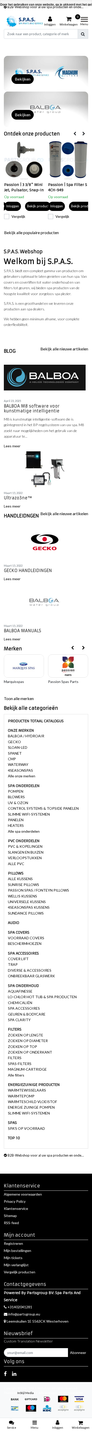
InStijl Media (25, 1393)
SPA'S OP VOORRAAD (26, 1128)
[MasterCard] (65, 1401)
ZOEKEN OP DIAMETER (28, 1040)
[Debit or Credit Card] (80, 1411)
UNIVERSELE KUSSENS (27, 901)
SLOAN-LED (17, 747)
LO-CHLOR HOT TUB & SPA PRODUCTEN (42, 997)
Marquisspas (14, 681)
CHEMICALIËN (20, 1002)
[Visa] (80, 1401)
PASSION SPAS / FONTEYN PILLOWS (38, 890)
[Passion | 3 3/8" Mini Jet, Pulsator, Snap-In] (24, 160)
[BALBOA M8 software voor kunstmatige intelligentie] (46, 377)
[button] (30, 43)
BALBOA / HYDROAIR (26, 736)
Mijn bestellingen (17, 1250)
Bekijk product (38, 206)
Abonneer (78, 1352)
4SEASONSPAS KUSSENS (29, 907)
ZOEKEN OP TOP (22, 1046)
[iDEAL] (49, 1401)
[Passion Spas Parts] (68, 665)
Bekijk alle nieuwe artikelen (64, 348)
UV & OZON (18, 803)
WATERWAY (18, 764)
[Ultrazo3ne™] (46, 469)
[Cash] (33, 1401)
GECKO (14, 742)
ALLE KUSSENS (20, 879)
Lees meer (12, 446)
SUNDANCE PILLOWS (26, 913)
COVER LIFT (18, 959)
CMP (12, 759)
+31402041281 (19, 1307)
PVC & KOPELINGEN (25, 846)
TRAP (13, 964)
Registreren (13, 1243)
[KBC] (49, 1411)
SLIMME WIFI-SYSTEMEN (29, 814)
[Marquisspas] (24, 665)
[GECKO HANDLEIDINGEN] (46, 542)
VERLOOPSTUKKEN (25, 858)
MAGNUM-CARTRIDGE (27, 1069)
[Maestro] (33, 1411)
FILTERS (14, 1058)
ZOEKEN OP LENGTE (25, 1035)
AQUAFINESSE (20, 991)
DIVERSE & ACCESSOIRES (29, 970)
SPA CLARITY (19, 1020)
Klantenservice (16, 1208)
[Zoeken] (83, 34)
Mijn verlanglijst (16, 1265)
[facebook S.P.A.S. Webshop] (5, 1374)
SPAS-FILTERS (19, 1063)
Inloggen (12, 206)
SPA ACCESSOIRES (24, 1008)
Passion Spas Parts (63, 681)
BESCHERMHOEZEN (24, 943)
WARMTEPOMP (21, 1096)
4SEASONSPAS (20, 770)
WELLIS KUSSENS (22, 896)
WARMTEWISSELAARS (27, 1090)
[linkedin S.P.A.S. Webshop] (14, 1374)
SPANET (15, 753)
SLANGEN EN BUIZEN (25, 852)
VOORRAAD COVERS (26, 938)
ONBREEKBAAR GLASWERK (31, 976)
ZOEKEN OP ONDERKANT (30, 1052)
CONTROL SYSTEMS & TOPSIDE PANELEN (43, 808)
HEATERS (16, 825)
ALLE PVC (16, 863)
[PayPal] (65, 1411)
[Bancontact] (16, 1411)
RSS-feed (11, 1223)
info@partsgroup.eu (24, 1314)
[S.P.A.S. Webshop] (24, 21)
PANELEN (16, 820)
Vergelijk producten (19, 1272)
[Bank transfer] (16, 1401)
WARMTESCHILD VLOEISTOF (32, 1101)
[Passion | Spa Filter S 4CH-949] (68, 160)
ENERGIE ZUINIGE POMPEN (31, 1107)
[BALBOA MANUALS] (46, 602)
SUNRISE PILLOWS (23, 884)
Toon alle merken (19, 698)
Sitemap (10, 1215)
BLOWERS (16, 797)
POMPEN (15, 791)
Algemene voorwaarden (23, 1194)
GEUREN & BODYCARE (26, 1014)
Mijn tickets (13, 1258)
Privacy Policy (15, 1201)
